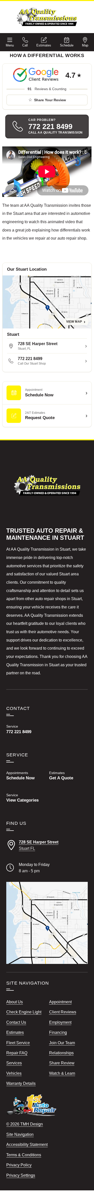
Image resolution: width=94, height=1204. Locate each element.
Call (25, 45)
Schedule (66, 45)
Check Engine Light (23, 1012)
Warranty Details (21, 1083)
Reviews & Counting (47, 89)
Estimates (43, 45)
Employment (60, 1022)
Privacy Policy (19, 1165)
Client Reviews (62, 1012)
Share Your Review (50, 100)
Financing (58, 1032)
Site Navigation (20, 1134)
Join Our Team (62, 1042)
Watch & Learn (62, 1073)
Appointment (60, 1002)
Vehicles (14, 1073)
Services (14, 1063)
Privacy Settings (20, 1175)
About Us (14, 1002)
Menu (10, 45)
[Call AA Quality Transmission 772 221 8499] (25, 729)
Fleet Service (18, 1042)
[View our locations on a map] (46, 923)
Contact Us (16, 1022)
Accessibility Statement (27, 1144)
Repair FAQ (16, 1053)
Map (85, 45)
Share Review (61, 1063)
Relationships (61, 1053)
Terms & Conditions (23, 1154)
